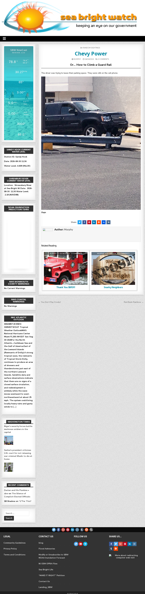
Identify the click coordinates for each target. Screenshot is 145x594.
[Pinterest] (68, 530)
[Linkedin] (72, 530)
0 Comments (103, 59)
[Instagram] (77, 530)
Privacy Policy (10, 548)
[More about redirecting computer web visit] (125, 557)
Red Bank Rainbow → (134, 302)
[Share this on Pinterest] (89, 222)
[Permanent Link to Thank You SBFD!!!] (66, 268)
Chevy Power (91, 53)
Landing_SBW (46, 587)
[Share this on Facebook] (84, 222)
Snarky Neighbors (113, 287)
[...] (14, 406)
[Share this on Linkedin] (94, 222)
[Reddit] (86, 530)
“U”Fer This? (25, 501)
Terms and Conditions (14, 554)
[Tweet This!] (80, 222)
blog (41, 543)
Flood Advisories (47, 548)
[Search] (91, 530)
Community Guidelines (14, 543)
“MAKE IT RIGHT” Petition (52, 575)
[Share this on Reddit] (99, 222)
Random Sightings (91, 48)
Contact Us (44, 581)
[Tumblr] (82, 530)
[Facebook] (58, 530)
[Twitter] (54, 530)
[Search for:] (16, 513)
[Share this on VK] (108, 222)
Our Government (65, 259)
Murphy (77, 59)
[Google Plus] (63, 530)
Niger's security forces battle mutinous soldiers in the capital (18, 429)
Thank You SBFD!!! (65, 287)
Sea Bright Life (46, 569)
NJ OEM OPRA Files (48, 563)
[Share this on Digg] (104, 222)
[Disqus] (91, 342)
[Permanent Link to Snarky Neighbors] (113, 268)
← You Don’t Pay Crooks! (49, 302)
